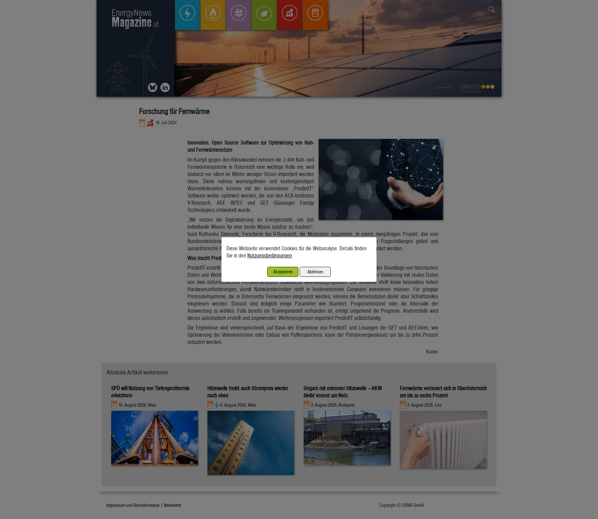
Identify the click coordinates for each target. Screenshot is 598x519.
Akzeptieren (283, 271)
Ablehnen (315, 271)
